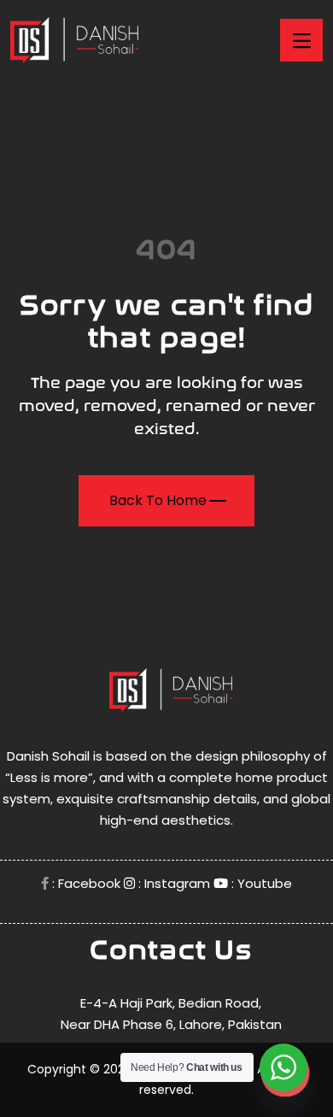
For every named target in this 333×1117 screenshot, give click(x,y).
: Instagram (172, 883)
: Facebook (84, 883)
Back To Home (158, 500)
